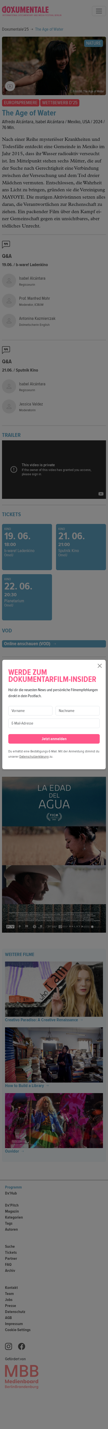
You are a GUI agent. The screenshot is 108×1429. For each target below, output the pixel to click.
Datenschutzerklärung (34, 756)
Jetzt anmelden (54, 738)
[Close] (100, 666)
